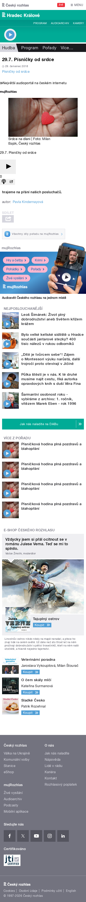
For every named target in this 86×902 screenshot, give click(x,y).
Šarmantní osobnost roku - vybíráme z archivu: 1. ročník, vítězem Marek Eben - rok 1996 (48, 399)
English (71, 890)
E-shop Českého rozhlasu (29, 530)
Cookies (9, 890)
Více (67, 47)
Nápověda (53, 760)
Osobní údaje (28, 890)
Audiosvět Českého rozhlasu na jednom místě (34, 297)
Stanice (9, 766)
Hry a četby (14, 260)
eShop (9, 772)
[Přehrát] (8, 167)
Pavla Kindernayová (28, 202)
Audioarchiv (60, 23)
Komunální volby (16, 760)
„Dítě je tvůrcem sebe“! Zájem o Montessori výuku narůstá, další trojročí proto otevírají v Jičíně (50, 359)
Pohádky (12, 269)
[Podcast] (4, 182)
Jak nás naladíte (57, 753)
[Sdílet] (11, 182)
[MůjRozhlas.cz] (8, 92)
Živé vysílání (15, 278)
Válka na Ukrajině (17, 753)
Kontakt (51, 778)
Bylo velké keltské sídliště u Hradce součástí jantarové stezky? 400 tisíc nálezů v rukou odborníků (52, 339)
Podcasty (11, 805)
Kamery (78, 23)
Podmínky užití (52, 890)
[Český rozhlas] (15, 5)
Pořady (50, 47)
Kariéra (50, 772)
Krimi (38, 260)
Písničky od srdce (16, 72)
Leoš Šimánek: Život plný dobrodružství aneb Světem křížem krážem (51, 319)
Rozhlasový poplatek (61, 784)
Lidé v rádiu (54, 766)
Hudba (8, 47)
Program (40, 23)
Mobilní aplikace (16, 811)
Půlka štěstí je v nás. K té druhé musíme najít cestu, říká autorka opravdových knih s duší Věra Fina (51, 379)
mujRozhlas (11, 248)
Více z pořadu (17, 438)
